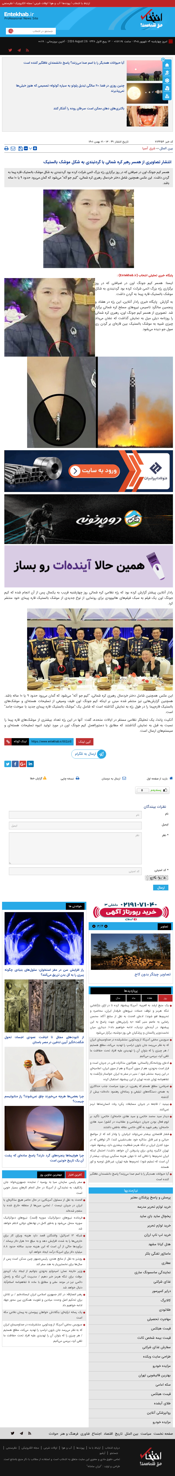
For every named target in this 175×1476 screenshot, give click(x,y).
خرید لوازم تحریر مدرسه (154, 1207)
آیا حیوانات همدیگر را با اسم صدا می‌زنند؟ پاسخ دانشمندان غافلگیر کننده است (73, 62)
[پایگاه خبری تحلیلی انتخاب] (153, 20)
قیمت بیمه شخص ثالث (154, 1338)
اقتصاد (108, 1434)
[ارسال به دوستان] (13, 148)
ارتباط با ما (94, 1448)
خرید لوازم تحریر (159, 1225)
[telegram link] (21, 1433)
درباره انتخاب (112, 1448)
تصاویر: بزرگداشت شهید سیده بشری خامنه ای (137, 974)
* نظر (165, 835)
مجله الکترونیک (23, 3)
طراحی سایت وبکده (157, 1356)
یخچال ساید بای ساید (155, 1216)
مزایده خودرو (162, 1366)
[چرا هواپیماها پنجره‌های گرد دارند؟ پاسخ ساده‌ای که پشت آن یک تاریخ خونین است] (44, 1128)
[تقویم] (167, 87)
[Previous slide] (106, 926)
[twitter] (7, 764)
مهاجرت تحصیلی (159, 1319)
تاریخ (119, 1434)
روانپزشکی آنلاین (159, 1412)
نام (166, 813)
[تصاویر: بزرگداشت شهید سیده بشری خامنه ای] (130, 952)
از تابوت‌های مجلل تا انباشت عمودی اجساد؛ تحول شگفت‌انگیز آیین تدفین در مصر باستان (44, 1040)
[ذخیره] (20, 148)
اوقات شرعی (41, 3)
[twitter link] (12, 1433)
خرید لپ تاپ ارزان (157, 1235)
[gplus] (22, 764)
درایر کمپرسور (161, 1291)
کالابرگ (166, 1300)
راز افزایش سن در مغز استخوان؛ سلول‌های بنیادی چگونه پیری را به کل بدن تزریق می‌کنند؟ (44, 972)
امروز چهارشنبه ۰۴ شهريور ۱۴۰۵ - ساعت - (139, 41)
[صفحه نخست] (167, 64)
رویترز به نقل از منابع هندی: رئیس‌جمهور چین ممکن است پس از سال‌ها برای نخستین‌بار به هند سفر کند (42, 1261)
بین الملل (166, 148)
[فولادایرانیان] (88, 471)
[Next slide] (93, 926)
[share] (10, 50)
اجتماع (96, 1434)
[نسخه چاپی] (6, 148)
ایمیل (165, 824)
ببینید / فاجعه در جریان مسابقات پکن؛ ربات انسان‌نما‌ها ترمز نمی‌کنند (129, 1107)
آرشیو (102, 1453)
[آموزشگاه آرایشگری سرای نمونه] (88, 566)
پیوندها (66, 3)
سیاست (146, 1434)
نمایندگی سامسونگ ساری (152, 1272)
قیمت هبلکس (161, 1328)
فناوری (85, 1434)
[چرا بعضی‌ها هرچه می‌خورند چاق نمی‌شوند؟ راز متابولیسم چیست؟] (44, 1069)
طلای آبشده (162, 1403)
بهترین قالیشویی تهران (155, 1375)
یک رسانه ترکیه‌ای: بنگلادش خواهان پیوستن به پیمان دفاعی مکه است (42, 1315)
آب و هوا (55, 3)
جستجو (114, 1453)
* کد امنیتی (161, 870)
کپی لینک (85, 741)
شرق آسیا (148, 148)
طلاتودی (165, 1310)
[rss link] (30, 1433)
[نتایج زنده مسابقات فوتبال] (167, 95)
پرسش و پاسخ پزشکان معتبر (151, 1197)
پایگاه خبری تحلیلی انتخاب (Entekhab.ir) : (145, 275)
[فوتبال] (167, 80)
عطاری (166, 1263)
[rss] (27, 50)
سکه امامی (163, 1384)
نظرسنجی (7, 3)
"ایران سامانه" (94, 1466)
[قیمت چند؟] (167, 72)
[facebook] (15, 764)
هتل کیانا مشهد (159, 1244)
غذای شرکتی (162, 1281)
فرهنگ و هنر (69, 1434)
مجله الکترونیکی (30, 1448)
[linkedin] (30, 764)
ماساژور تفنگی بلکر (158, 1253)
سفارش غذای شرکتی (156, 1347)
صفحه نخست (163, 1434)
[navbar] (171, 41)
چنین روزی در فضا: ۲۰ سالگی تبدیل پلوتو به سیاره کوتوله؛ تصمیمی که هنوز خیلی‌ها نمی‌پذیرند (70, 88)
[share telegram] (19, 50)
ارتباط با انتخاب (81, 3)
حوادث (53, 1434)
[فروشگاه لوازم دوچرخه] (88, 519)
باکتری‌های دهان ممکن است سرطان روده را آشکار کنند (88, 108)
